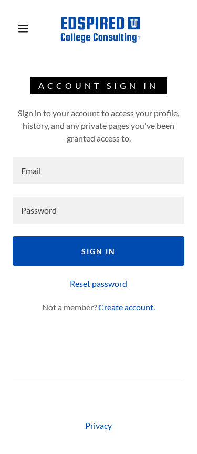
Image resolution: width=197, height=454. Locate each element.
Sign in (98, 251)
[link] (100, 28)
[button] (23, 28)
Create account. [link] (126, 307)
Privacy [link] (98, 425)
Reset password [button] (98, 283)
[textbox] (98, 170)
